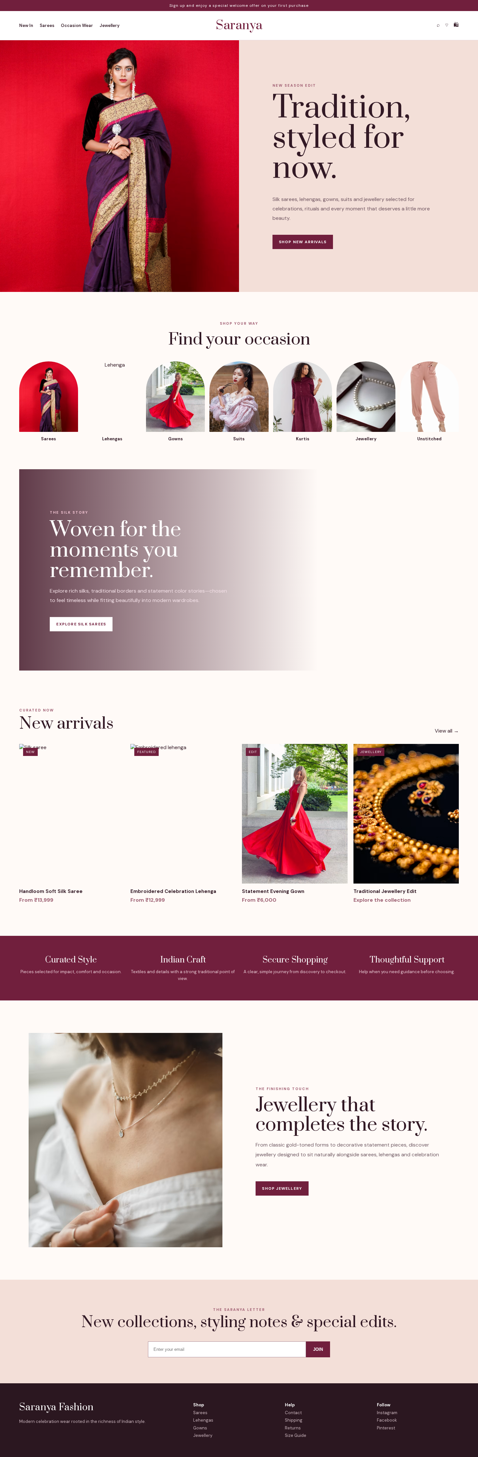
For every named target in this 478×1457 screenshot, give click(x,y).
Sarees (47, 25)
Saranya (239, 25)
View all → (447, 730)
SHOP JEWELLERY (282, 1188)
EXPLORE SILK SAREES (81, 624)
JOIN (318, 1349)
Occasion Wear (77, 25)
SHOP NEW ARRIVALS (302, 242)
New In (26, 25)
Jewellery (110, 25)
